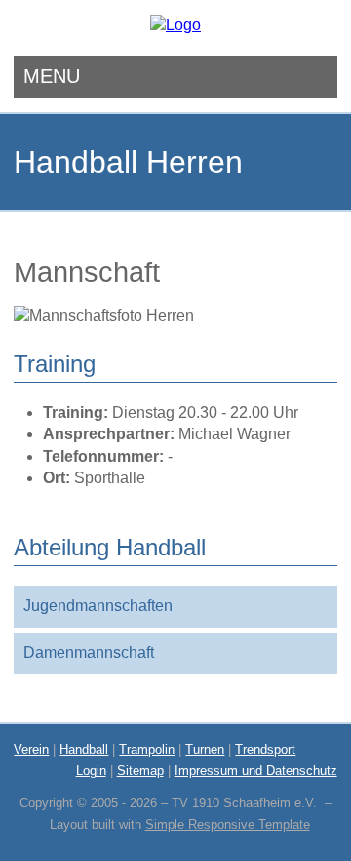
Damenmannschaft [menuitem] (88, 652)
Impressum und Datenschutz (256, 770)
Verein (31, 749)
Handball (83, 749)
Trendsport (265, 749)
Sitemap (140, 770)
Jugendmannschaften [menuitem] (98, 605)
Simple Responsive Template (227, 824)
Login (91, 770)
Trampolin (147, 749)
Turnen (204, 749)
